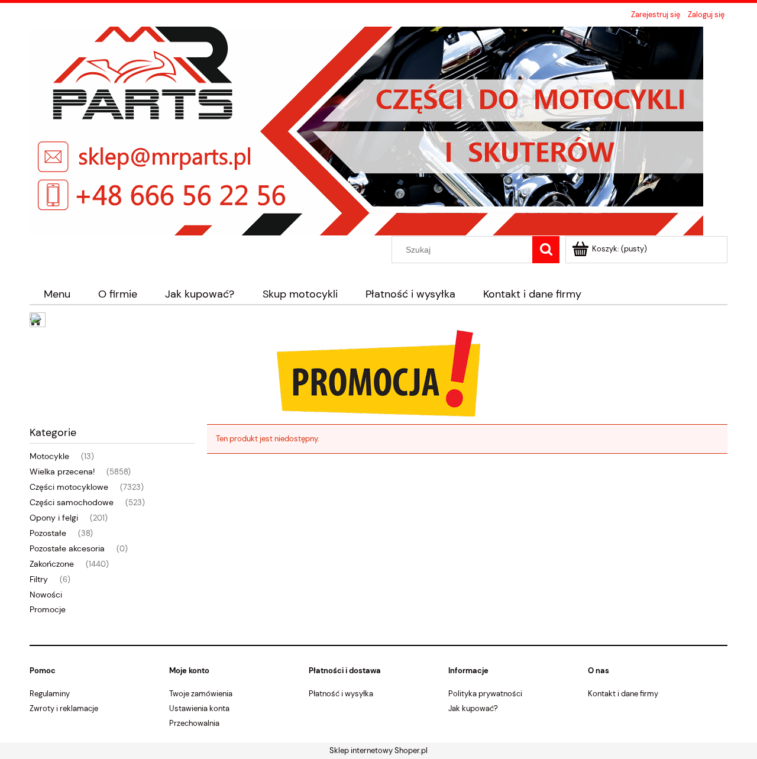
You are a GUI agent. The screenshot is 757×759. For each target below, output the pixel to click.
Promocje (48, 609)
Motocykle (49, 456)
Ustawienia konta (199, 708)
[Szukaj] (545, 249)
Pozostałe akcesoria (67, 548)
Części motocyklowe (69, 487)
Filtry (39, 579)
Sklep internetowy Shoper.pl (378, 750)
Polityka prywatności (485, 694)
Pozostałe (48, 533)
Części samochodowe (72, 502)
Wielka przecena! (62, 471)
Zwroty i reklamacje (64, 708)
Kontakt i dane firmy (623, 694)
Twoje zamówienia (200, 694)
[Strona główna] (366, 129)
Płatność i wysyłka (341, 694)
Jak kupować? (473, 708)
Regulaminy (50, 694)
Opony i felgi (54, 517)
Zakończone (52, 563)
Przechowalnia (194, 723)
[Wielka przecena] (378, 372)
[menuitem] (57, 294)
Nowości (46, 594)
